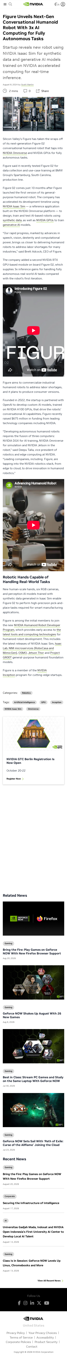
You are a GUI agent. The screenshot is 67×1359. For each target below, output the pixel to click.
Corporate (10, 1196)
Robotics (26, 693)
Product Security (46, 1342)
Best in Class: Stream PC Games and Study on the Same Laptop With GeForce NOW (33, 1079)
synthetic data (12, 220)
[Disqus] (33, 836)
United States (33, 1325)
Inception (56, 702)
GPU (43, 702)
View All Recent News (49, 1280)
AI (6, 1220)
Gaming (8, 1167)
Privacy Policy (16, 1333)
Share (45, 91)
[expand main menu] (5, 4)
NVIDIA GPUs (45, 220)
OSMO (22, 653)
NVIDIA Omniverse (15, 153)
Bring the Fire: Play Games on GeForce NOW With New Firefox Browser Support (32, 951)
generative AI (11, 225)
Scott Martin (27, 84)
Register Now (14, 778)
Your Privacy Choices (42, 1333)
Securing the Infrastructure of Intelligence (31, 1203)
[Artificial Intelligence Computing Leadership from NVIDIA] (33, 4)
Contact (31, 1346)
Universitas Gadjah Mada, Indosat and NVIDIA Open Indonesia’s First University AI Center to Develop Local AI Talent (33, 1231)
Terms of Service (21, 1337)
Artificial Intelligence (24, 702)
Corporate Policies (18, 1342)
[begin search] (10, 4)
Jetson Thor (36, 653)
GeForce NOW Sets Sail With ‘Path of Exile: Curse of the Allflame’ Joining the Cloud (33, 1143)
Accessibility (45, 1337)
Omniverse (33, 709)
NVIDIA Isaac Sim (14, 206)
